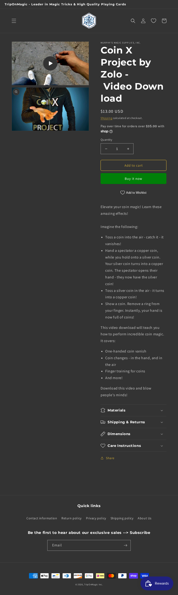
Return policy (71, 518)
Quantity (106, 140)
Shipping (106, 118)
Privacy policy (96, 518)
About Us (145, 518)
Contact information (41, 518)
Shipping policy (122, 518)
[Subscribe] (125, 545)
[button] (14, 21)
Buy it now (133, 178)
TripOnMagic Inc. (93, 584)
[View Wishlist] (153, 21)
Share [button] (110, 458)
